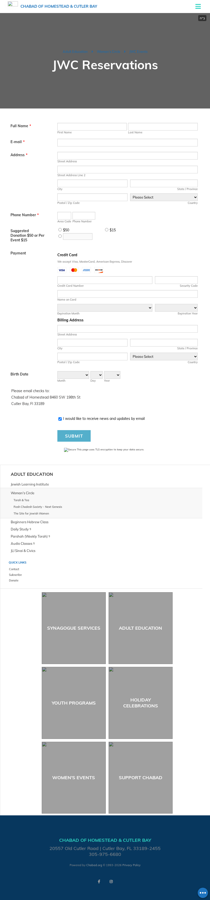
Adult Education (75, 52)
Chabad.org (94, 865)
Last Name (135, 132)
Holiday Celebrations (140, 703)
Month (61, 380)
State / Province (187, 189)
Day (93, 380)
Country (193, 203)
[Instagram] (111, 881)
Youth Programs (74, 703)
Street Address (67, 161)
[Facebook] (99, 881)
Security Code (189, 286)
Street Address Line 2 (71, 175)
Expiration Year (188, 313)
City (59, 189)
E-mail (17, 142)
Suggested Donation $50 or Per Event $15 (27, 235)
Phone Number (24, 215)
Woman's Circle (108, 52)
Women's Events (73, 777)
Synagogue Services (73, 628)
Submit (74, 436)
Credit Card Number (70, 286)
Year (107, 380)
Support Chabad (140, 777)
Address (18, 155)
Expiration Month (68, 313)
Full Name (20, 126)
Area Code (64, 221)
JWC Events (138, 52)
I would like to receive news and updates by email (104, 418)
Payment (18, 253)
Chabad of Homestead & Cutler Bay (58, 6)
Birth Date (19, 374)
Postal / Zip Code (68, 203)
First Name (64, 132)
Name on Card (66, 299)
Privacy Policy (131, 865)
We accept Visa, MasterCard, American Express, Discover (94, 261)
